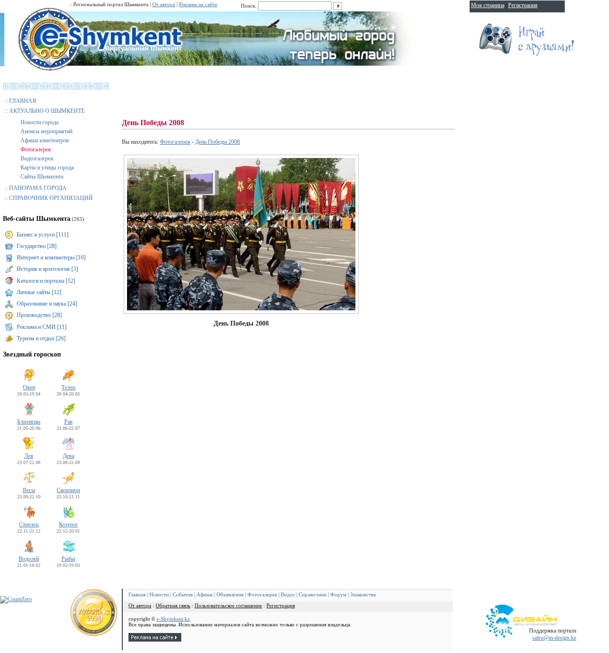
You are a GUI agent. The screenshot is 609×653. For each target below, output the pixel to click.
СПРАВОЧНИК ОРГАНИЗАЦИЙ (51, 198)
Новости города (39, 122)
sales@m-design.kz (554, 637)
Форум (338, 594)
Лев (28, 456)
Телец (68, 387)
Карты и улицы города (47, 167)
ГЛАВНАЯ (22, 101)
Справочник (312, 594)
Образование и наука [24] (47, 303)
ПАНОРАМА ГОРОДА (38, 188)
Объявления (230, 594)
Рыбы (68, 558)
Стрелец (29, 524)
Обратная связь (173, 605)
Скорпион (68, 490)
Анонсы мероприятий (46, 131)
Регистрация (280, 605)
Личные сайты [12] (39, 292)
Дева (68, 456)
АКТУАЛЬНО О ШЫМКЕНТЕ (47, 111)
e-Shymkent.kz (173, 619)
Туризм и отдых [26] (41, 338)
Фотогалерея (35, 149)
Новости (159, 594)
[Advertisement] (295, 95)
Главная (137, 594)
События (183, 594)
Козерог (68, 524)
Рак (68, 421)
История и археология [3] (47, 269)
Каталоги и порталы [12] (46, 280)
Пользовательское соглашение (228, 605)
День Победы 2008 (217, 142)
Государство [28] (37, 246)
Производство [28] (39, 315)
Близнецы (28, 421)
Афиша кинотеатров (44, 140)
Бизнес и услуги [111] (43, 234)
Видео (288, 594)
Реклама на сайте (198, 4)
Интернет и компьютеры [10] (51, 257)
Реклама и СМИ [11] (42, 327)
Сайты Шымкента (41, 176)
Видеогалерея (36, 158)
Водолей (29, 558)
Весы (29, 490)
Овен (29, 387)
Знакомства (363, 594)
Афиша (204, 594)
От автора (163, 4)
